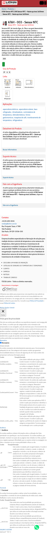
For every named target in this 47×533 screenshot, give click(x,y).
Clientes (6, 269)
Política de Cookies (9, 303)
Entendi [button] (12, 308)
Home (4, 9)
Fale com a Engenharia (10, 205)
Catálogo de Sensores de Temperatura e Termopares (22, 266)
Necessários (5, 343)
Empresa (6, 271)
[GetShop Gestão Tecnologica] (23, 289)
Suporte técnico (8, 177)
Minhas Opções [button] (4, 308)
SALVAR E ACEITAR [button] (6, 530)
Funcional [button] (3, 488)
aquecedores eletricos (10, 109)
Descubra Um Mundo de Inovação (15, 263)
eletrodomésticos (19, 115)
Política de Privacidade (36, 301)
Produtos (11, 9)
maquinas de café (20, 117)
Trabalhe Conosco (10, 277)
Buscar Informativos (10, 150)
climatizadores (17, 112)
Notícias (6, 274)
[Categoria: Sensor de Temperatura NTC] (4, 23)
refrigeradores (17, 120)
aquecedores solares (26, 109)
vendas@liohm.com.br (9, 224)
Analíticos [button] (3, 428)
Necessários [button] (3, 340)
